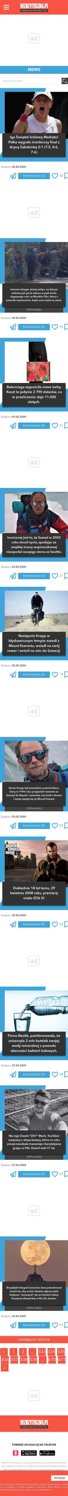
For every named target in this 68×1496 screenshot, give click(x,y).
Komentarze (34, 176)
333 (42, 1352)
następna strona (34, 1339)
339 (33, 1360)
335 (61, 1352)
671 (61, 1360)
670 (52, 1360)
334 (51, 1352)
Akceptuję (59, 1478)
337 (14, 1360)
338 (24, 1360)
